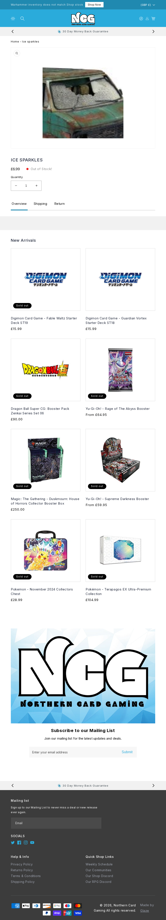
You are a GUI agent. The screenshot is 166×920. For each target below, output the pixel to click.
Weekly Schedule (99, 864)
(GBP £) (146, 4)
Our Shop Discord (99, 876)
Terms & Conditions (26, 876)
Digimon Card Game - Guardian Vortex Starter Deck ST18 (116, 320)
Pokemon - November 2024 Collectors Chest (42, 591)
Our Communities (99, 870)
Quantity (17, 177)
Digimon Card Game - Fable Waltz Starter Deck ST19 (44, 320)
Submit (127, 752)
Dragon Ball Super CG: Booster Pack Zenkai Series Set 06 (40, 411)
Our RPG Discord (99, 882)
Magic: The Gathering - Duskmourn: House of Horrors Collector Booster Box (45, 501)
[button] (13, 18)
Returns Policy (22, 870)
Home (15, 41)
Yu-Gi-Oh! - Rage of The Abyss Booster (118, 409)
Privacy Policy (22, 864)
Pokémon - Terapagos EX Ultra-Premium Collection (118, 591)
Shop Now (94, 4)
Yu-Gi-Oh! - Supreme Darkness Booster (117, 499)
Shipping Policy (23, 882)
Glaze (144, 910)
